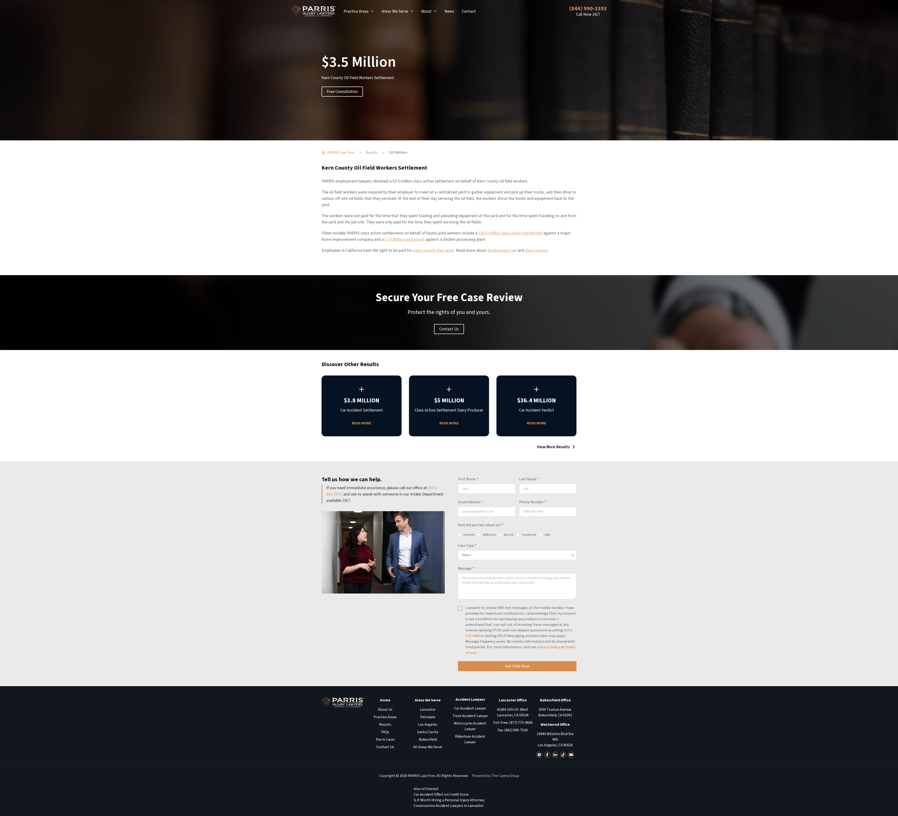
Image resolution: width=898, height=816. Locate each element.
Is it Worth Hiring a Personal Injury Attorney (449, 800)
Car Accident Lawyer (470, 708)
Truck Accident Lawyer (470, 715)
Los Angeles (427, 724)
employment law (502, 250)
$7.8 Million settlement (404, 239)
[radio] (466, 534)
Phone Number (532, 502)
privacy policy (548, 647)
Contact (469, 11)
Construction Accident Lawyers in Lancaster (449, 805)
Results (385, 724)
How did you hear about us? (481, 525)
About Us (385, 709)
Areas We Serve (395, 11)
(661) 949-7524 (516, 730)
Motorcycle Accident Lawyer (470, 726)
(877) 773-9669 (520, 722)
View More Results (553, 447)
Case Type (467, 545)
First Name (468, 479)
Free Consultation (342, 92)
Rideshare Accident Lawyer (470, 739)
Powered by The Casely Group (495, 775)
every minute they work (433, 250)
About (426, 11)
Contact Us (449, 329)
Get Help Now (517, 666)
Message (466, 568)
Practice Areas (356, 11)
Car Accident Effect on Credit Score (441, 794)
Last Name (529, 479)
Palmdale (427, 717)
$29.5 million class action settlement (510, 233)
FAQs (385, 732)
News (449, 11)
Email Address (470, 502)
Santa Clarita (427, 732)
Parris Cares (385, 739)
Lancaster (428, 709)
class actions (536, 250)
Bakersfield (428, 739)
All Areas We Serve (427, 747)
